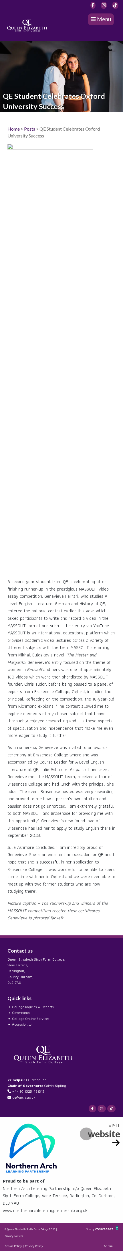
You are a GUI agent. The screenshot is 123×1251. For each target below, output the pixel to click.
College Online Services (30, 1019)
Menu (103, 19)
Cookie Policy (13, 1245)
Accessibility (21, 1024)
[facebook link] (93, 5)
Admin (108, 1245)
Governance (21, 1013)
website (104, 1133)
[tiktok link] (115, 5)
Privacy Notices (14, 1236)
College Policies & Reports (33, 1007)
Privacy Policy (34, 1245)
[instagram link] (104, 5)
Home (13, 128)
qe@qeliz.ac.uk (23, 1097)
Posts (29, 128)
